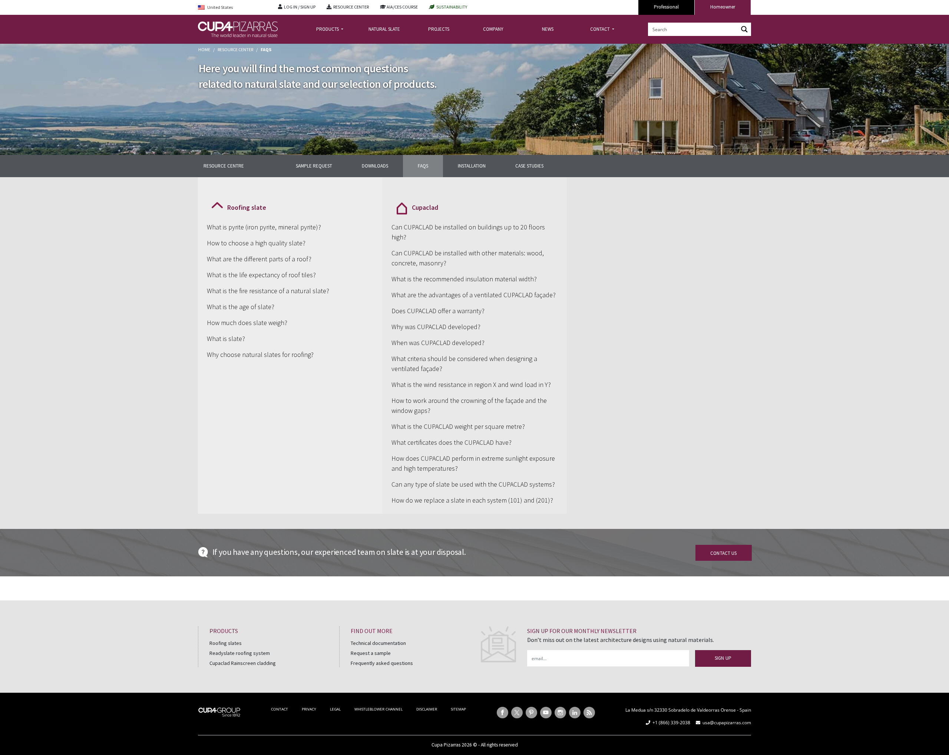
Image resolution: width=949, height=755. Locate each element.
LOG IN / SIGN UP (299, 7)
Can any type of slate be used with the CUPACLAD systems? (473, 484)
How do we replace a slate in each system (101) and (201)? (472, 500)
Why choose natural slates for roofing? (260, 354)
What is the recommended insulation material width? (464, 279)
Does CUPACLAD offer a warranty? (438, 311)
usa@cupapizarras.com (726, 722)
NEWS (547, 29)
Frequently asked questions (382, 663)
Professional (666, 7)
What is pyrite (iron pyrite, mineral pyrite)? (264, 227)
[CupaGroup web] (219, 711)
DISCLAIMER (426, 709)
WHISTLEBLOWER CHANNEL (378, 709)
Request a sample (371, 653)
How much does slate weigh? (247, 322)
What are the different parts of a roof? (259, 259)
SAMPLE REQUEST (314, 166)
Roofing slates (225, 643)
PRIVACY (309, 709)
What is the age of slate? (240, 306)
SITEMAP (458, 709)
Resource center (235, 49)
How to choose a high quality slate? (256, 243)
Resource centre (224, 166)
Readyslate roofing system (239, 653)
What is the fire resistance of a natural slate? (268, 291)
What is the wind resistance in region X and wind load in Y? (471, 384)
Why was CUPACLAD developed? (435, 326)
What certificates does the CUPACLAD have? (451, 442)
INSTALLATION (472, 166)
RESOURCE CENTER (351, 7)
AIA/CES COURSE (402, 7)
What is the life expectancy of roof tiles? (261, 275)
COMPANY (493, 29)
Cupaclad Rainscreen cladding (242, 663)
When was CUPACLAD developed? (438, 342)
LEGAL (335, 709)
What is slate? (226, 338)
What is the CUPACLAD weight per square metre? (458, 426)
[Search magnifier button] (744, 29)
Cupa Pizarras (445, 745)
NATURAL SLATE (384, 29)
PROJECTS (438, 29)
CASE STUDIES (529, 166)
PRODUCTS (328, 29)
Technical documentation (378, 643)
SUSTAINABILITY (451, 7)
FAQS (423, 166)
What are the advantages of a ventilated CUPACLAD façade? (473, 295)
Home (204, 49)
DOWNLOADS (375, 166)
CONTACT (600, 29)
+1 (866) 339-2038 (671, 722)
